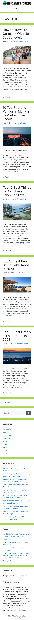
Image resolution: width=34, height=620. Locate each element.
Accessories (7, 429)
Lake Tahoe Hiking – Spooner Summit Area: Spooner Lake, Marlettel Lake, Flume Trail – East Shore (16, 555)
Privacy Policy (8, 561)
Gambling (6, 438)
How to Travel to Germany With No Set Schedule (16, 33)
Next (9, 402)
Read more (16, 171)
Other (5, 444)
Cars (4, 432)
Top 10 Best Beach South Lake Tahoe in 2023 (17, 265)
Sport (5, 447)
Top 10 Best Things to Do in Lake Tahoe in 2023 (17, 191)
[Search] (28, 413)
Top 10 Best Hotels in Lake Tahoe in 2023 (17, 335)
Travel (5, 453)
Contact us (7, 539)
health (5, 441)
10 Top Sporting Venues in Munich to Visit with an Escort (16, 113)
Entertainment (8, 435)
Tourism (8, 97)
